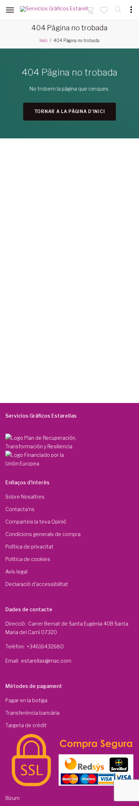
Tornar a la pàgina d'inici (69, 111)
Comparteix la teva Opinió (35, 522)
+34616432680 (45, 646)
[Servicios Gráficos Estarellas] (54, 10)
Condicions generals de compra (43, 534)
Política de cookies (27, 559)
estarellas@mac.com (46, 661)
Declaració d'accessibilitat (36, 584)
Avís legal (16, 571)
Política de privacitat (29, 547)
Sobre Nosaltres (25, 497)
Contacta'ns (20, 509)
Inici (43, 40)
